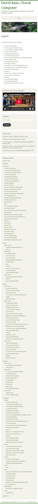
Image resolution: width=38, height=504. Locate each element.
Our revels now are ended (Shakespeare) (16, 67)
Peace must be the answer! (12, 69)
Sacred (4, 243)
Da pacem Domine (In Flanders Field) (13, 187)
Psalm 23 (7, 71)
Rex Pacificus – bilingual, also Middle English (17, 482)
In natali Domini (8, 202)
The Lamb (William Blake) (11, 79)
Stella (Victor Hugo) (9, 231)
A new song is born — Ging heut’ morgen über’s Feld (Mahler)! (18, 142)
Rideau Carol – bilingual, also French (14, 73)
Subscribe (6, 125)
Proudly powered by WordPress (9, 501)
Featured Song (6, 161)
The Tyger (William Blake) (11, 81)
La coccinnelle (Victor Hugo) (13, 320)
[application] (19, 102)
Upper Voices (7, 245)
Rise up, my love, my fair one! (12, 75)
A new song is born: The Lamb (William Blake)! (14, 150)
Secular (4, 284)
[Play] (5, 109)
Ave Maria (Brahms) (9, 183)
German (6, 457)
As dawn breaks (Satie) (11, 52)
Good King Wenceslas (10, 59)
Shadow (7, 77)
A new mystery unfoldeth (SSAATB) (14, 50)
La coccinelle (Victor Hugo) (10, 206)
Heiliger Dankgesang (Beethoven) (12, 198)
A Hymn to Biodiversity (11, 46)
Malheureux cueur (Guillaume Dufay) (13, 214)
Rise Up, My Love (8, 227)
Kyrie (5, 204)
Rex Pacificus (7, 223)
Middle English (7, 486)
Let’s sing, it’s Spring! (10, 63)
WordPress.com (32, 501)
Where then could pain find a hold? (14, 83)
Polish (5, 490)
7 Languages (6, 398)
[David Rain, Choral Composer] (19, 32)
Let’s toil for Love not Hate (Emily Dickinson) (16, 65)
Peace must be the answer (12, 330)
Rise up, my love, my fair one (13, 268)
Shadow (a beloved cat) (10, 229)
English (6, 400)
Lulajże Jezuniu (8, 212)
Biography (5, 163)
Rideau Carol (7, 225)
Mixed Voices (7, 251)
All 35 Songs (6, 166)
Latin (5, 469)
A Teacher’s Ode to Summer (12, 55)
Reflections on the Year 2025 (10, 139)
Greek (5, 465)
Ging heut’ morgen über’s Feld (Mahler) (14, 193)
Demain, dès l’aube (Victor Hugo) (12, 189)
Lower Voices (7, 274)
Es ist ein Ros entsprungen (10, 191)
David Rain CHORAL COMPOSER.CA (11, 136)
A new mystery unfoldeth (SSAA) (13, 48)
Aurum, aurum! (9, 311)
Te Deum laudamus (9, 233)
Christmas (5, 361)
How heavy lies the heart (11, 61)
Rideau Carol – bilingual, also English (15, 452)
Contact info (6, 496)
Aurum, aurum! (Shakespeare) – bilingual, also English (19, 471)
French (6, 444)
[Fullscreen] (33, 109)
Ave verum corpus (8, 185)
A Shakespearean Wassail (12, 54)
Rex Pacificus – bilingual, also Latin (14, 488)
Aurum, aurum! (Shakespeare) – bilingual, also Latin (18, 57)
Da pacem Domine (10, 258)
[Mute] (30, 109)
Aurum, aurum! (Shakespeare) (11, 181)
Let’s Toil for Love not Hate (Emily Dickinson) (15, 210)
